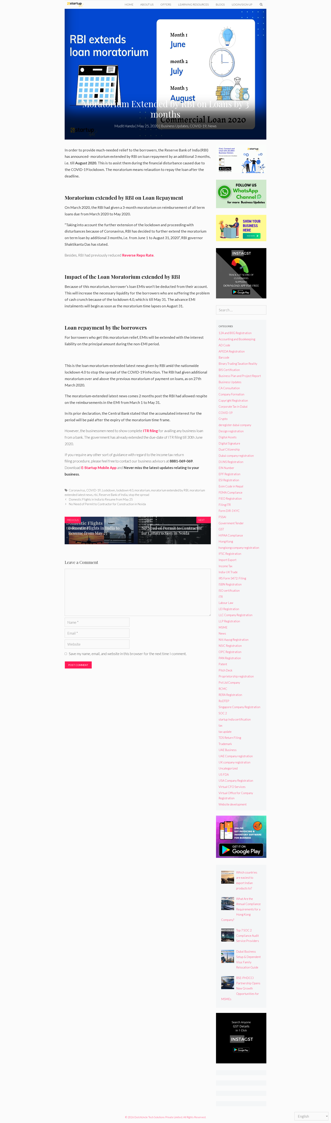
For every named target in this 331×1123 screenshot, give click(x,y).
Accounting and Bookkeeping (237, 339)
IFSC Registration (230, 553)
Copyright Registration (233, 400)
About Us (147, 4)
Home (129, 4)
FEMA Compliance (230, 492)
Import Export (227, 560)
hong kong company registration (239, 547)
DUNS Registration (231, 462)
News (212, 126)
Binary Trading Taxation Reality (238, 363)
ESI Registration (229, 480)
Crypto (223, 419)
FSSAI (222, 517)
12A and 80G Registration (235, 333)
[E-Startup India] (76, 4)
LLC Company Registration (235, 615)
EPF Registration (229, 474)
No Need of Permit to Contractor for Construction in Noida (107, 504)
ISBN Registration (230, 584)
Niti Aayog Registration (233, 639)
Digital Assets (228, 437)
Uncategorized (228, 768)
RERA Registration (230, 695)
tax (220, 725)
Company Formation (231, 394)
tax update (225, 731)
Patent (223, 664)
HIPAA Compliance (231, 535)
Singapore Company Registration (239, 707)
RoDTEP (224, 701)
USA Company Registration (236, 780)
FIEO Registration (230, 498)
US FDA (224, 774)
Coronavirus (77, 490)
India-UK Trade (228, 572)
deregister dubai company (235, 425)
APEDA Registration (232, 351)
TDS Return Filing (230, 737)
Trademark (225, 744)
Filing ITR (225, 505)
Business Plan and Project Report (240, 376)
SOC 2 (223, 713)
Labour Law (226, 603)
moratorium (142, 490)
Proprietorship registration (236, 676)
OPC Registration (230, 652)
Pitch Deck (225, 670)
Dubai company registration (236, 455)
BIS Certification (229, 370)
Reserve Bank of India (113, 495)
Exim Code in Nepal (231, 486)
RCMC (223, 689)
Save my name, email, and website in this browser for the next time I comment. (128, 653)
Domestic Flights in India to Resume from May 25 (101, 499)
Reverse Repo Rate (138, 255)
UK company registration (234, 762)
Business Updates (174, 126)
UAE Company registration (236, 756)
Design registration (231, 431)
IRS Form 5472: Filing (232, 578)
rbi (96, 495)
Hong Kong (226, 541)
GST (221, 529)
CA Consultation (229, 388)
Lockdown (108, 490)
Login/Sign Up (242, 4)
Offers (166, 4)
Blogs (220, 4)
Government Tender (231, 523)
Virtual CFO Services (232, 787)
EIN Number (226, 468)
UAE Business (228, 750)
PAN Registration (230, 658)
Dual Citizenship (229, 449)
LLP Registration (229, 621)
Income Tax (225, 566)
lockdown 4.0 (124, 490)
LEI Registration (229, 609)
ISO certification (229, 590)
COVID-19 (198, 126)
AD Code (224, 345)
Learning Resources (193, 4)
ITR (221, 597)
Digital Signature (229, 443)
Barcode (224, 357)
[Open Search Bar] (261, 4)
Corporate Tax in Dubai (233, 406)
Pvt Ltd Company (229, 682)
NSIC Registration (230, 645)
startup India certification (235, 719)
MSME (223, 627)
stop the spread (139, 495)
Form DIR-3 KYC (229, 511)
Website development (233, 804)
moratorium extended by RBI (169, 490)
